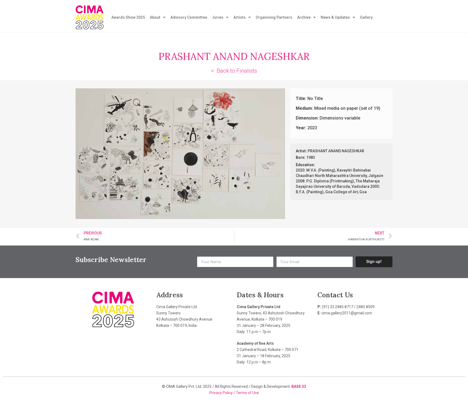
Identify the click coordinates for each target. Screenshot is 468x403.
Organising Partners (274, 17)
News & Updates (335, 17)
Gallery (366, 17)
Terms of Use (247, 393)
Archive (304, 17)
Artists (239, 17)
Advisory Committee (188, 17)
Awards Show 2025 (128, 17)
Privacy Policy (221, 393)
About (155, 17)
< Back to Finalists (234, 70)
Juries (217, 17)
